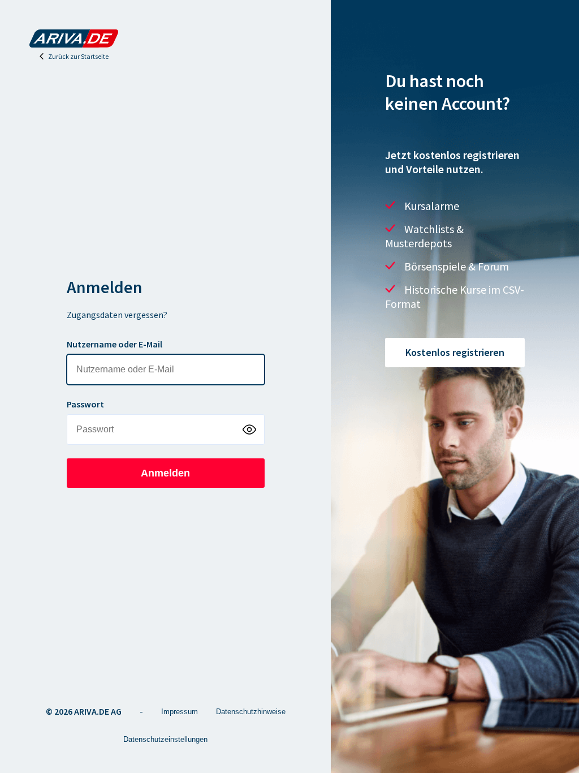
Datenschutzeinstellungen (165, 739)
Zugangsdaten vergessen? (117, 314)
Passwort (85, 404)
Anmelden (165, 473)
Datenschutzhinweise (251, 711)
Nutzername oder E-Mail (114, 344)
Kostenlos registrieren (454, 352)
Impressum (179, 711)
